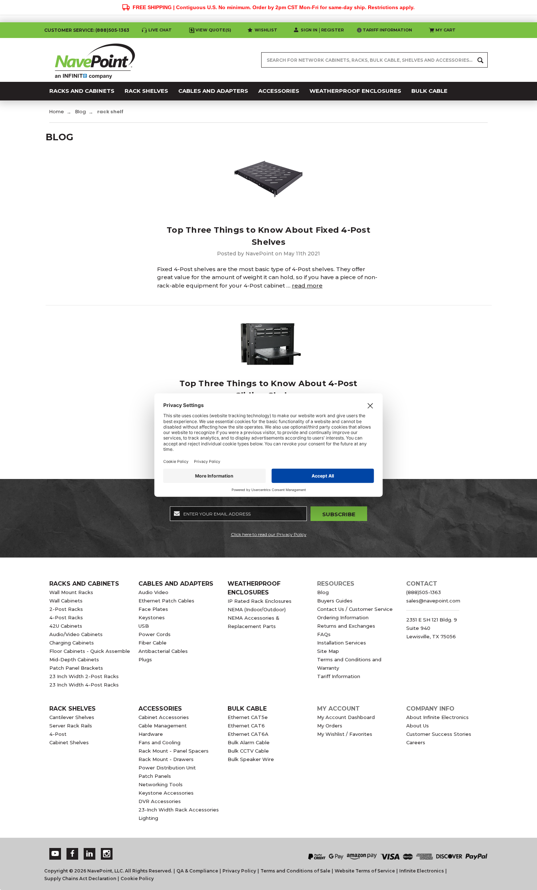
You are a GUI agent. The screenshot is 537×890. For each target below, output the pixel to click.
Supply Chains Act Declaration (80, 878)
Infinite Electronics (421, 871)
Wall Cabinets (66, 601)
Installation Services (341, 643)
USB (143, 626)
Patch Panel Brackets (76, 668)
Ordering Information (343, 617)
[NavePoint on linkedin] (89, 853)
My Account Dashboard (346, 717)
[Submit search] (480, 60)
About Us (417, 726)
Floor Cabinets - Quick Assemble (89, 651)
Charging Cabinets (71, 643)
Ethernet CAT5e (248, 717)
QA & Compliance (197, 871)
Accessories (160, 708)
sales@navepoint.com (433, 601)
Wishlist (266, 30)
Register (332, 30)
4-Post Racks (66, 617)
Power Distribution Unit (167, 768)
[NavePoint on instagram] (106, 853)
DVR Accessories (159, 801)
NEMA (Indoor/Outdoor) (257, 609)
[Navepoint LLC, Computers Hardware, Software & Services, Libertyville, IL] (199, 849)
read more (307, 285)
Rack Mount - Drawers (166, 759)
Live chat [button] (160, 30)
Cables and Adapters (175, 583)
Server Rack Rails (70, 726)
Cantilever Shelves (71, 717)
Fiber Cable (152, 643)
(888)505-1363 (112, 30)
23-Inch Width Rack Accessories (178, 810)
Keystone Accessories (166, 793)
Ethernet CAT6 (246, 726)
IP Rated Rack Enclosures (260, 601)
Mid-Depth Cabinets (74, 659)
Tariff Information (387, 30)
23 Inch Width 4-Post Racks (84, 685)
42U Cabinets (65, 626)
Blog (323, 592)
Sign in (309, 30)
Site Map (328, 651)
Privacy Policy (239, 871)
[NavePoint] (95, 60)
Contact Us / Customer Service (355, 609)
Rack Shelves (72, 708)
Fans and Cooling (159, 742)
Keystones (151, 617)
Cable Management (162, 726)
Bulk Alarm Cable (249, 742)
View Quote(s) (213, 30)
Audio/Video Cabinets (76, 634)
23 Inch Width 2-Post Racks (84, 676)
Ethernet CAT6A (248, 734)
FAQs (324, 634)
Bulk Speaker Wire (251, 759)
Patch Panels (154, 776)
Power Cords (154, 634)
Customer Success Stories (438, 734)
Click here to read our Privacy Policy (268, 534)
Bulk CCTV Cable (248, 751)
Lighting (148, 818)
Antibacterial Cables (163, 651)
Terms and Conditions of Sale (295, 871)
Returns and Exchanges (346, 626)
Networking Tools (160, 784)
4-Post (57, 734)
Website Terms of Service (365, 871)
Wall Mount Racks (71, 592)
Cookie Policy (137, 878)
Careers (415, 742)
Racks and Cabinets (84, 583)
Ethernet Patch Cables (166, 601)
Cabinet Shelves (69, 742)
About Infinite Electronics (437, 717)
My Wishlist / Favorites (344, 734)
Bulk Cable (247, 708)
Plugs (145, 659)
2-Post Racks (66, 609)
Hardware (150, 734)
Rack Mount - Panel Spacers (173, 751)
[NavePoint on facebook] (72, 853)
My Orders (329, 726)
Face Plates (153, 609)
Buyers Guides (335, 601)
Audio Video (153, 592)
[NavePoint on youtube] (55, 853)
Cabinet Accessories (163, 717)
